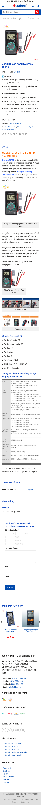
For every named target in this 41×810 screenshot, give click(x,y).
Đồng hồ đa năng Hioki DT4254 (11, 631)
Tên (6, 567)
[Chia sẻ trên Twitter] (9, 134)
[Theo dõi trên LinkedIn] (18, 730)
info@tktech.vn (15, 687)
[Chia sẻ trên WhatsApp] (3, 134)
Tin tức (5, 774)
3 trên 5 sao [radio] (10, 537)
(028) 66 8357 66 (19, 678)
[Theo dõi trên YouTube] (23, 730)
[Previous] (1, 626)
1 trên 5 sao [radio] (8, 533)
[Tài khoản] (38, 6)
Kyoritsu (16, 72)
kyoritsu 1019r (11, 129)
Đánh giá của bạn (12, 530)
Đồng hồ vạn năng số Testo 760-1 (30, 631)
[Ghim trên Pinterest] (14, 134)
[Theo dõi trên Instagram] (9, 730)
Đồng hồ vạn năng (15, 123)
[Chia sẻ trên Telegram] (26, 134)
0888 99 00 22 (17, 684)
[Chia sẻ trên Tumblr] (23, 134)
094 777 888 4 (17, 681)
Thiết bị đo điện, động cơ (19, 18)
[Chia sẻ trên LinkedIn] (20, 134)
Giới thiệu (6, 771)
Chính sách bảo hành (11, 746)
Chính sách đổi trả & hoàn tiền (15, 752)
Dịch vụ (6, 780)
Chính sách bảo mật (11, 750)
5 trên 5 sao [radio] (10, 544)
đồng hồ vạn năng (10, 127)
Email (7, 577)
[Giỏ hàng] (33, 6)
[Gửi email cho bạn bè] (11, 134)
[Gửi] (37, 12)
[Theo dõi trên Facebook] (4, 730)
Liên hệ (6, 783)
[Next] (39, 626)
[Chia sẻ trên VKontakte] (17, 134)
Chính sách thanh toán (12, 744)
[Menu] (3, 6)
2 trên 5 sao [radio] (20, 533)
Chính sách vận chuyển (12, 755)
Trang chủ (5, 18)
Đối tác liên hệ (8, 777)
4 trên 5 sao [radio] (10, 540)
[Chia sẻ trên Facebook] (6, 134)
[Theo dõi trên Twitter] (13, 730)
